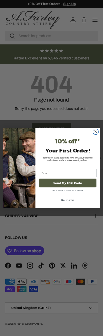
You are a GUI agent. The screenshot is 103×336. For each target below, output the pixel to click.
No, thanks (67, 200)
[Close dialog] (95, 132)
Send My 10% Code (67, 183)
